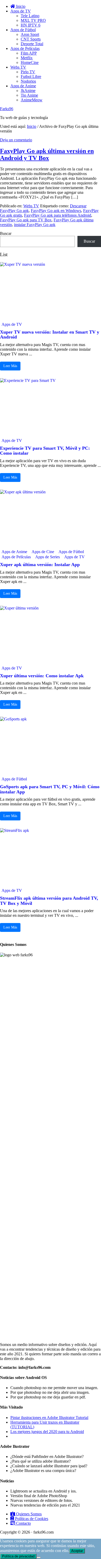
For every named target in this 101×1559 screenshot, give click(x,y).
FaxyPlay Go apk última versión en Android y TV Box (47, 154)
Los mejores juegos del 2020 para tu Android (47, 1431)
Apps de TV (12, 324)
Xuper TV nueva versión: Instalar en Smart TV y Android (49, 334)
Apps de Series (47, 557)
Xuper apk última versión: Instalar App (40, 564)
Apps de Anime (14, 551)
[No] (39, 1557)
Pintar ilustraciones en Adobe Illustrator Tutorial (49, 1417)
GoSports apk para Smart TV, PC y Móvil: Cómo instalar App (49, 789)
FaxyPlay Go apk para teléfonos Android (57, 215)
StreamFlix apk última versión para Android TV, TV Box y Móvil (49, 900)
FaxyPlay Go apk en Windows (56, 210)
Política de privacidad (18, 1556)
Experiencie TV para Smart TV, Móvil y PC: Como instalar (45, 451)
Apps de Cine (43, 551)
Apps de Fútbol (71, 551)
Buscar (5, 233)
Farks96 (6, 109)
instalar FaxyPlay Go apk (34, 224)
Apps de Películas (16, 557)
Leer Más (10, 366)
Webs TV (31, 206)
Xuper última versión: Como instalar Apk (42, 675)
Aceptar (77, 1551)
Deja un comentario (16, 140)
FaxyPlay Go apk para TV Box (26, 220)
